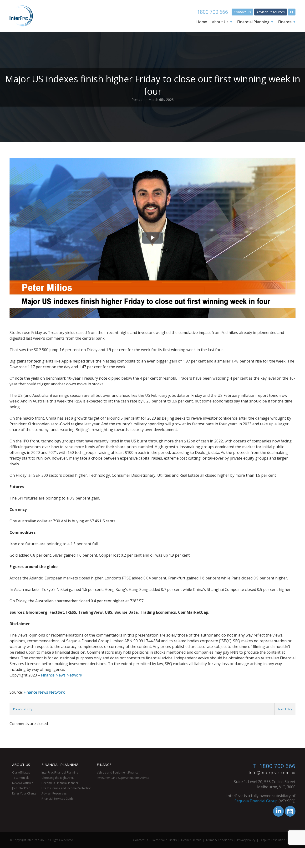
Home (201, 22)
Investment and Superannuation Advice (123, 778)
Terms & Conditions (219, 840)
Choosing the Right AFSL (57, 778)
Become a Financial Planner (59, 783)
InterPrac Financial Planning (59, 772)
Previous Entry (22, 709)
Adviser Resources (270, 12)
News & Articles (22, 783)
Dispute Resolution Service (277, 840)
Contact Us (242, 12)
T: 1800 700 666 (274, 766)
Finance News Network (61, 675)
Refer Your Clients (24, 793)
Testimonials (20, 778)
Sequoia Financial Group (256, 801)
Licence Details (191, 840)
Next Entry (285, 709)
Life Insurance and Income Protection (66, 788)
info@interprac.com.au (272, 772)
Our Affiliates (21, 772)
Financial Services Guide (57, 799)
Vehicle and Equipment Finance (117, 772)
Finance (285, 22)
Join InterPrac (21, 788)
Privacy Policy (246, 840)
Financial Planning (253, 22)
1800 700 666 (212, 12)
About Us (220, 22)
